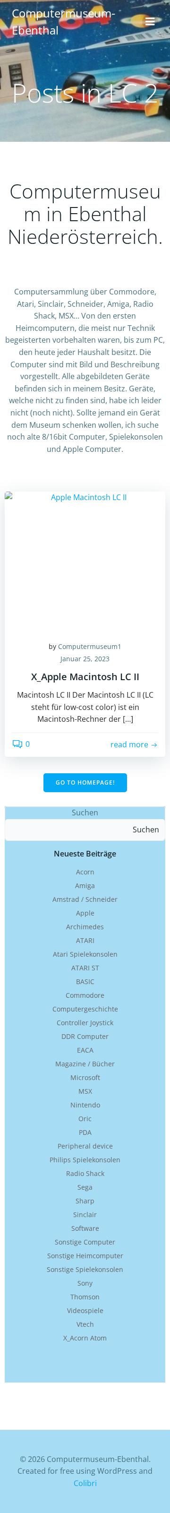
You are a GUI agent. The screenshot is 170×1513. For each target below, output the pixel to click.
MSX (85, 1091)
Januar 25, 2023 (85, 658)
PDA (85, 1132)
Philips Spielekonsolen (85, 1159)
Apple (85, 912)
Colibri (85, 1483)
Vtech (85, 1324)
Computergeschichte (85, 1008)
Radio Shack (85, 1173)
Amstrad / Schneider (85, 899)
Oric (85, 1118)
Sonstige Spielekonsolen (85, 1269)
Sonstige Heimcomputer (85, 1255)
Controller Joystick (85, 1022)
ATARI (85, 940)
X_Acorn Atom (85, 1337)
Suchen (85, 812)
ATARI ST (85, 967)
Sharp (85, 1200)
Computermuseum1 (89, 646)
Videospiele (85, 1310)
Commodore (85, 995)
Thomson (85, 1296)
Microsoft (85, 1077)
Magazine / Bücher (85, 1063)
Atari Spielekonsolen (85, 954)
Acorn (85, 871)
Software (85, 1228)
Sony (85, 1283)
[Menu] (150, 22)
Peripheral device (85, 1145)
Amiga (85, 885)
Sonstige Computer (85, 1241)
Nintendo (85, 1104)
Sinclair (85, 1214)
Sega (85, 1187)
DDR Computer (85, 1036)
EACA (85, 1050)
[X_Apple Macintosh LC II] (85, 561)
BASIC (85, 981)
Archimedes (85, 926)
